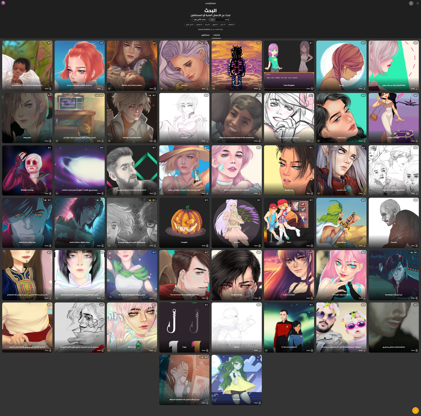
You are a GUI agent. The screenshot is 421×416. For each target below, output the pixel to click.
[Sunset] (237, 63)
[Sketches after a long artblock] (394, 168)
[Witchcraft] (132, 325)
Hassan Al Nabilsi (204, 29)
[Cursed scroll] (341, 168)
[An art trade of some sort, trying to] (237, 168)
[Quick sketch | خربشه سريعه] (289, 116)
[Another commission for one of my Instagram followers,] (341, 325)
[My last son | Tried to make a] (132, 63)
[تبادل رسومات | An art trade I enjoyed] (132, 273)
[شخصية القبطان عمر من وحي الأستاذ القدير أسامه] (27, 325)
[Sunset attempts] (289, 273)
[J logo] (184, 325)
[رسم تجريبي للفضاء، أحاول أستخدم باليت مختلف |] (80, 168)
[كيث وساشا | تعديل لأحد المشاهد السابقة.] (184, 378)
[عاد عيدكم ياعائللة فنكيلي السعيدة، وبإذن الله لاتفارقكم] (27, 273)
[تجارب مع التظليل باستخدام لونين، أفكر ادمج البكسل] (80, 273)
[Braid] (341, 63)
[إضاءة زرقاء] (341, 116)
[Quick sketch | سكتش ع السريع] (394, 325)
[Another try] (289, 168)
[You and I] (184, 63)
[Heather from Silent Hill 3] (132, 116)
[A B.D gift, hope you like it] (341, 273)
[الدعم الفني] (415, 410)
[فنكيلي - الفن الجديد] (210, 3)
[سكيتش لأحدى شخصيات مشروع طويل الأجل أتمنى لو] (80, 325)
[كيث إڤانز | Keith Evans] (27, 221)
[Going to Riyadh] (394, 116)
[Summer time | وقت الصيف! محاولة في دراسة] (184, 168)
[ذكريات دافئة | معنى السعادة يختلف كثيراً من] (80, 116)
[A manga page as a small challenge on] (132, 221)
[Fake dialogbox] (289, 63)
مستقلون (205, 35)
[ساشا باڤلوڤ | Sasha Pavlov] (80, 221)
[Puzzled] (394, 221)
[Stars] (289, 221)
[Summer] (237, 221)
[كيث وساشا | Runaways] (394, 273)
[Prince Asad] (341, 221)
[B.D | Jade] (237, 378)
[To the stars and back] (289, 325)
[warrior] (237, 325)
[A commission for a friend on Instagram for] (27, 63)
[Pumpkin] (184, 221)
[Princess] (184, 116)
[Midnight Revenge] (27, 168)
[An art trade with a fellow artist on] (80, 63)
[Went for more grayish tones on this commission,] (237, 116)
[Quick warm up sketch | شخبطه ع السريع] (132, 168)
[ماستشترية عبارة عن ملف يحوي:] (394, 63)
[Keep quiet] (27, 116)
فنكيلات (216, 35)
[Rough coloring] (237, 273)
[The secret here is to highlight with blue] (184, 273)
